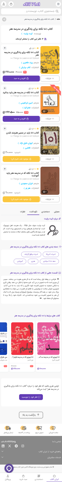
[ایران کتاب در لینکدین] (3, 446)
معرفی (56, 212)
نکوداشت (33, 212)
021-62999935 (8, 442)
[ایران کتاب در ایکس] (10, 446)
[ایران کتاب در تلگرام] (16, 446)
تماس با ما (56, 442)
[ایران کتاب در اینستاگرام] (23, 446)
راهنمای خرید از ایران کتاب (50, 451)
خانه (58, 19)
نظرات (22, 212)
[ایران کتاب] (31, 4)
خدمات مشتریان (54, 457)
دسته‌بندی (45, 212)
